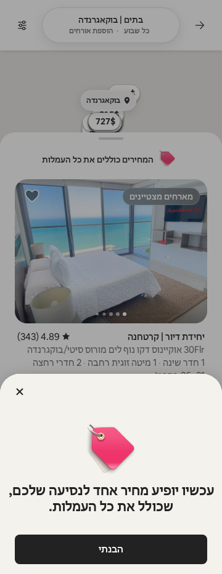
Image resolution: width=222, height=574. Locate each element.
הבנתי (111, 549)
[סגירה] (20, 392)
